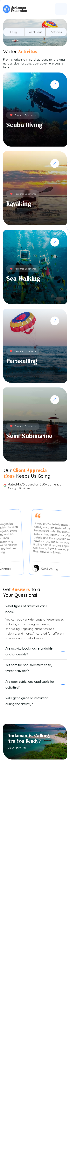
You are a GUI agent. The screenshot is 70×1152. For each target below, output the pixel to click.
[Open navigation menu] (61, 9)
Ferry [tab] (13, 32)
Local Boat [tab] (35, 32)
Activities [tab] (56, 32)
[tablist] (35, 31)
